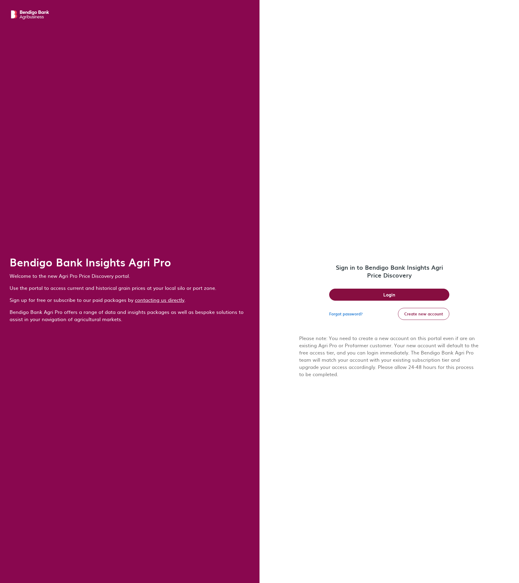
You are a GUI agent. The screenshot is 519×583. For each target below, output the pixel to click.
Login (389, 294)
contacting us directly (159, 299)
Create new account (423, 314)
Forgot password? (346, 314)
